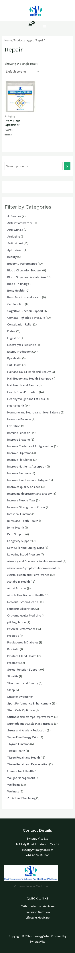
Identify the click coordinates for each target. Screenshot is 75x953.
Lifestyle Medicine (38, 917)
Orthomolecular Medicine (37, 906)
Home (8, 40)
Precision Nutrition (37, 912)
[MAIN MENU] (44, 26)
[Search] (67, 166)
